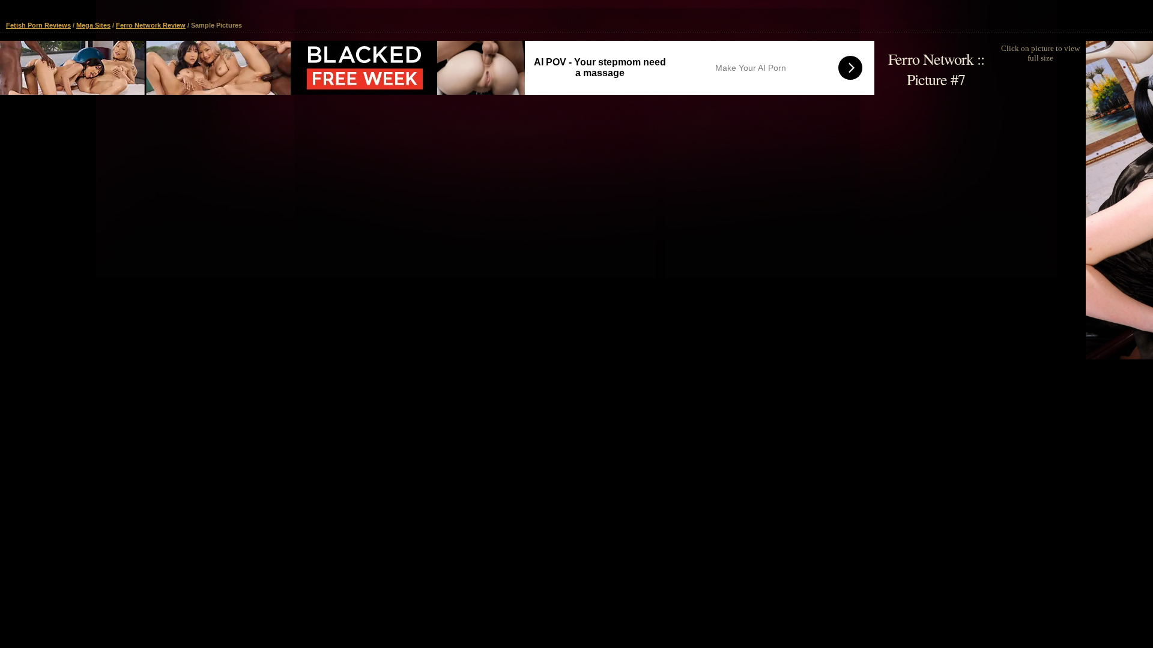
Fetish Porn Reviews (38, 25)
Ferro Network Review (151, 25)
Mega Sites (93, 25)
